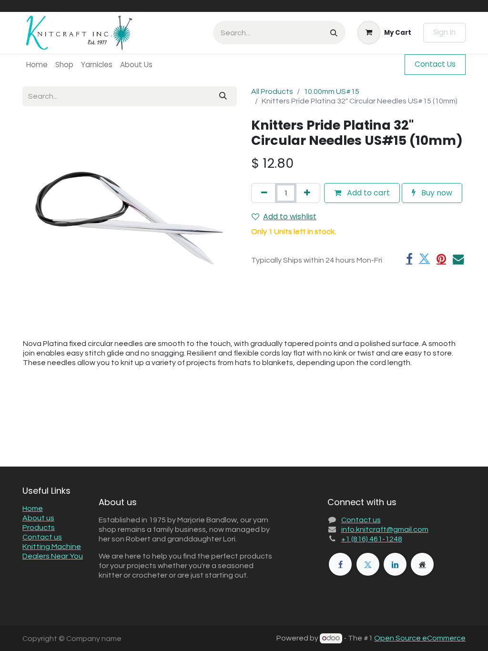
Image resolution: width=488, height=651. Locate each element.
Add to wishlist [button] (289, 216)
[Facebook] (409, 258)
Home (32, 508)
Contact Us (435, 64)
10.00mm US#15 (331, 91)
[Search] (334, 32)
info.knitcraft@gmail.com (384, 529)
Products (38, 527)
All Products (272, 91)
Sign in (444, 32)
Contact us (42, 537)
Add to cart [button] (367, 192)
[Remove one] (264, 193)
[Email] (458, 258)
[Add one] (307, 193)
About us (38, 518)
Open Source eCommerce (420, 638)
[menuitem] (36, 64)
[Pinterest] (441, 258)
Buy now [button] (435, 192)
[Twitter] (424, 258)
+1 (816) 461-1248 (371, 539)
